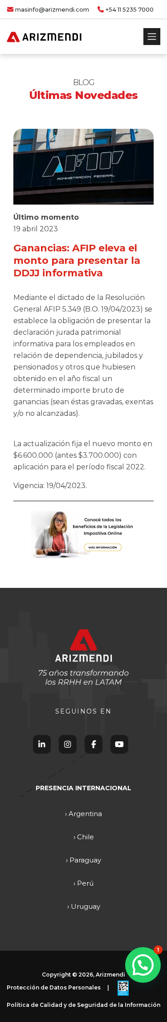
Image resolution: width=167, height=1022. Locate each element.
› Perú (83, 883)
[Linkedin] (41, 744)
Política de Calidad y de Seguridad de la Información (83, 1004)
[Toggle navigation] (151, 36)
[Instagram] (67, 744)
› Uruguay (83, 906)
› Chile (83, 837)
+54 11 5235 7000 (130, 9)
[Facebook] (93, 744)
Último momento (46, 217)
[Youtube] (119, 744)
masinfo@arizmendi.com (52, 9)
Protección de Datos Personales (54, 988)
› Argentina (83, 813)
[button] (143, 965)
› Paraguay (83, 860)
